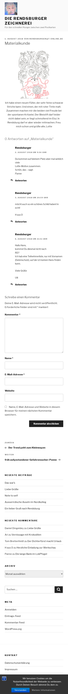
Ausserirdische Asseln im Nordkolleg (25, 502)
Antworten (21, 180)
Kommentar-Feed (15, 622)
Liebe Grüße (12, 489)
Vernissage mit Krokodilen (26, 534)
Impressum (11, 669)
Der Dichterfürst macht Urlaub (44, 541)
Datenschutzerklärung (17, 663)
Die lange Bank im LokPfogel (31, 554)
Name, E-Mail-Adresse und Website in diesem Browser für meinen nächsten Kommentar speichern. (32, 411)
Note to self (11, 495)
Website (9, 390)
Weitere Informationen (43, 690)
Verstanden (20, 690)
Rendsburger (23, 147)
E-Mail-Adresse (15, 374)
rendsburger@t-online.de (46, 39)
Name (9, 358)
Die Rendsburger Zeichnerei (26, 21)
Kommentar (12, 314)
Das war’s (10, 482)
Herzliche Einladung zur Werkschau (36, 547)
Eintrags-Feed (13, 616)
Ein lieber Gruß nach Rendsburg (22, 508)
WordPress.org (13, 629)
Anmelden (10, 609)
